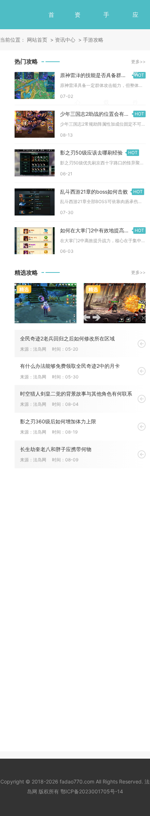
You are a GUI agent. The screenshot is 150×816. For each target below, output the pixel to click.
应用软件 (135, 58)
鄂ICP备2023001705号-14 (91, 791)
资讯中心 (77, 58)
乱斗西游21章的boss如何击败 (101, 191)
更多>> (138, 272)
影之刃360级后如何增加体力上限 (58, 421)
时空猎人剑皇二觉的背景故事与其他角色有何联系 (76, 393)
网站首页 (37, 40)
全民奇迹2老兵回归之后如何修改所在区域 (67, 338)
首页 (51, 29)
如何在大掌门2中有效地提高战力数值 (102, 230)
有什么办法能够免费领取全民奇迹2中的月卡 (70, 366)
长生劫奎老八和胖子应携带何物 (55, 449)
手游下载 (106, 58)
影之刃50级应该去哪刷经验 (99, 152)
